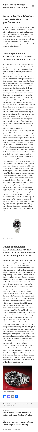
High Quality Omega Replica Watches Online (15, 6)
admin (16, 404)
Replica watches (25, 404)
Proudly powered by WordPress (11, 429)
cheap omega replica (8, 406)
